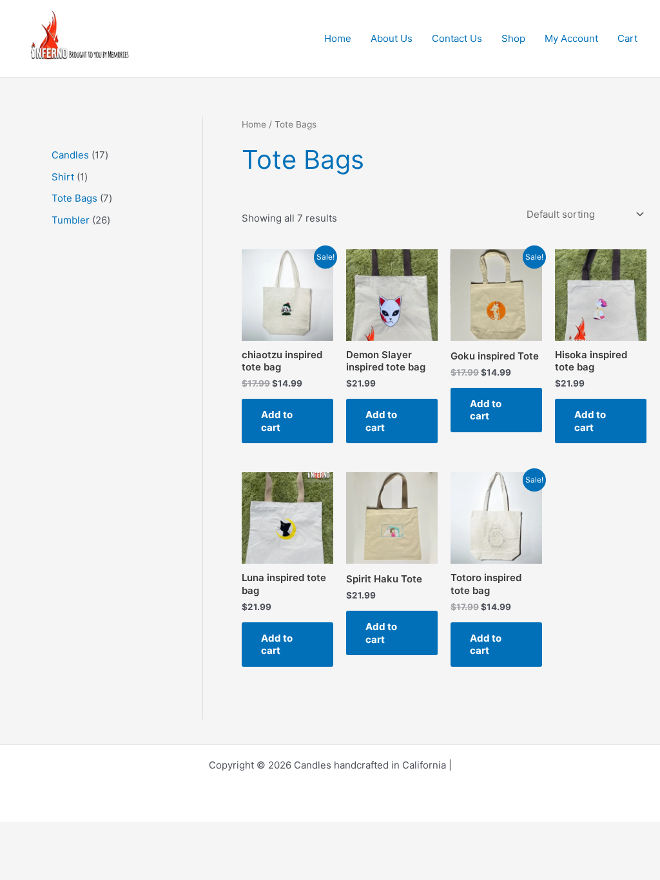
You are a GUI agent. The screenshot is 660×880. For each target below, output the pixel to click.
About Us (391, 38)
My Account (571, 38)
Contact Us (457, 38)
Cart (627, 38)
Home (337, 38)
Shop (513, 38)
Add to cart (277, 421)
